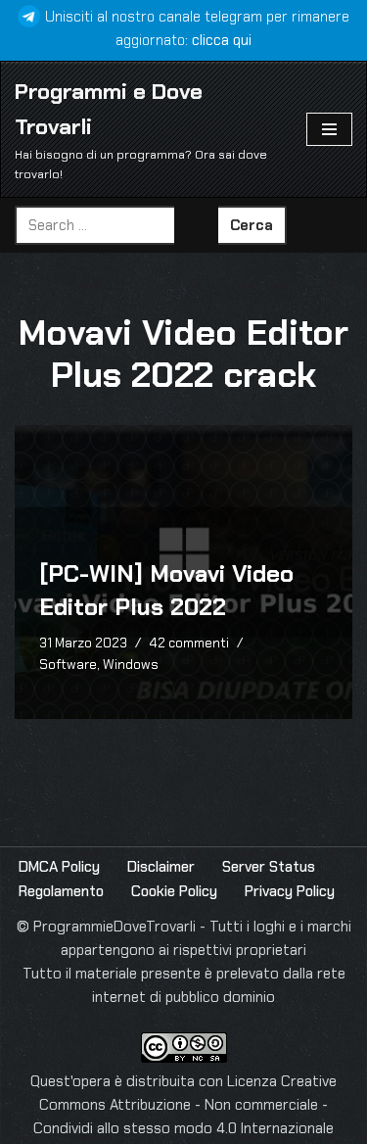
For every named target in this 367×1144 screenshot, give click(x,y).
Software (68, 664)
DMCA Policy (59, 867)
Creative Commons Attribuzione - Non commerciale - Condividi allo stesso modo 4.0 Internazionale (185, 1105)
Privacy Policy (290, 891)
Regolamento (61, 891)
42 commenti (189, 643)
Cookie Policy (174, 891)
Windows (131, 664)
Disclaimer (161, 867)
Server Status (268, 867)
